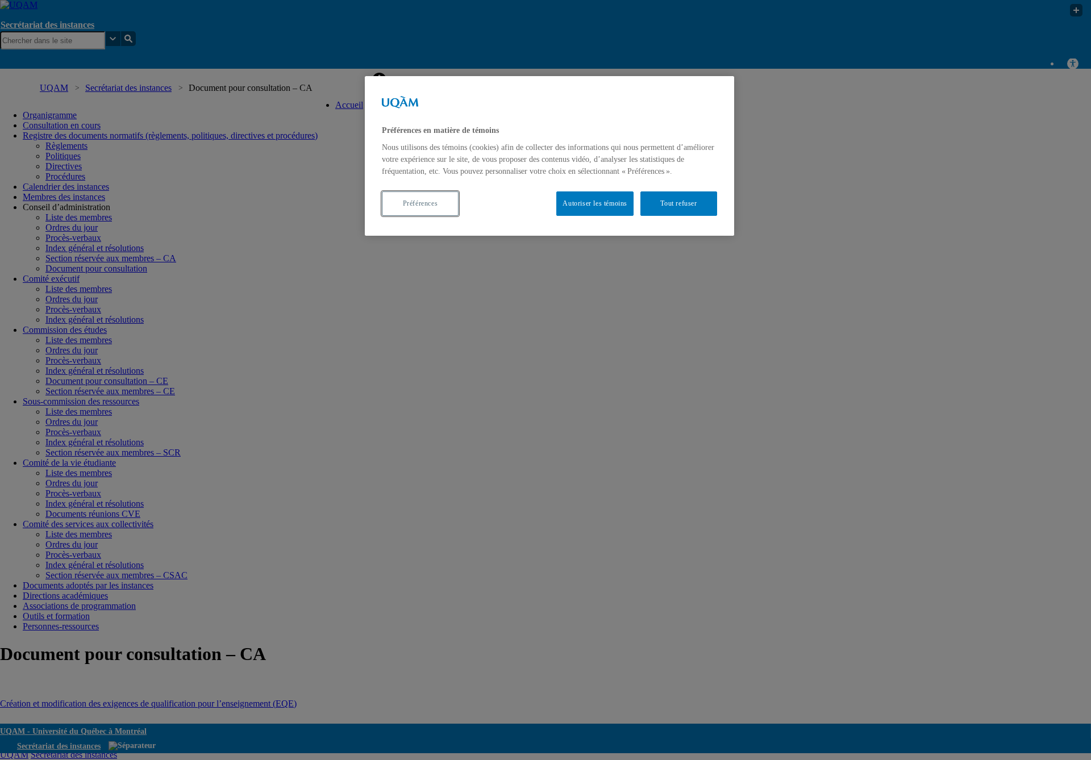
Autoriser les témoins (595, 203)
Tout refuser (678, 203)
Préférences (420, 203)
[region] (549, 156)
